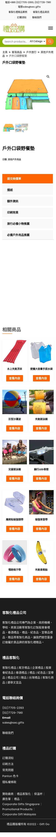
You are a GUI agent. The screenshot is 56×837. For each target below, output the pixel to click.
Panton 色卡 (10, 776)
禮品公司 (13, 677)
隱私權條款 (9, 782)
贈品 (24, 677)
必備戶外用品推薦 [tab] (18, 235)
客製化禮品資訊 (41, 12)
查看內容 (14, 378)
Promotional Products (17, 809)
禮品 (32, 673)
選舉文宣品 (14, 682)
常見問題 (8, 770)
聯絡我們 (37, 17)
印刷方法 (8, 764)
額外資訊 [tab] (12, 201)
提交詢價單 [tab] (14, 179)
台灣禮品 (34, 677)
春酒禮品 (21, 673)
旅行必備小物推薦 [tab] (18, 224)
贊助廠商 (8, 794)
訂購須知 (21, 17)
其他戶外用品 (14, 159)
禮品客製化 (24, 794)
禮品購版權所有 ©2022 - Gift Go (28, 824)
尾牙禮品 (24, 668)
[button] (48, 76)
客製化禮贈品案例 (18, 12)
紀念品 (41, 673)
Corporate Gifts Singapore (21, 804)
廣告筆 (6, 799)
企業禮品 (37, 668)
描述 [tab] (10, 190)
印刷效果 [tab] (12, 212)
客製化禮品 (9, 668)
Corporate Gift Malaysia (19, 814)
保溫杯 (38, 794)
